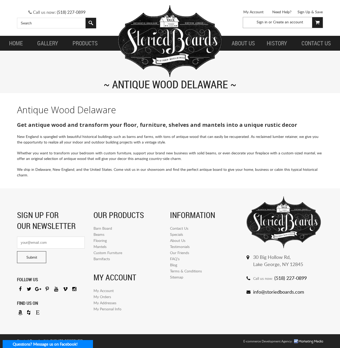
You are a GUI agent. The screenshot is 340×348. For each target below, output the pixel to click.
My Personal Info (107, 308)
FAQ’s (175, 258)
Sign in (262, 21)
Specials (176, 234)
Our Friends (179, 252)
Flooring (100, 240)
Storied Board (170, 41)
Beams (99, 234)
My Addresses (105, 302)
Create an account (288, 21)
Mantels (100, 246)
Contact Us (179, 228)
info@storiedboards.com (278, 292)
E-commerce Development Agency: (267, 341)
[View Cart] (317, 22)
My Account (253, 11)
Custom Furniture (108, 252)
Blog (173, 264)
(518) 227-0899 (71, 12)
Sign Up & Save (310, 11)
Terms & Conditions (186, 270)
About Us (177, 240)
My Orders (102, 296)
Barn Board (103, 228)
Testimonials (180, 246)
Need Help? (281, 11)
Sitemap (176, 277)
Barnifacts (102, 258)
